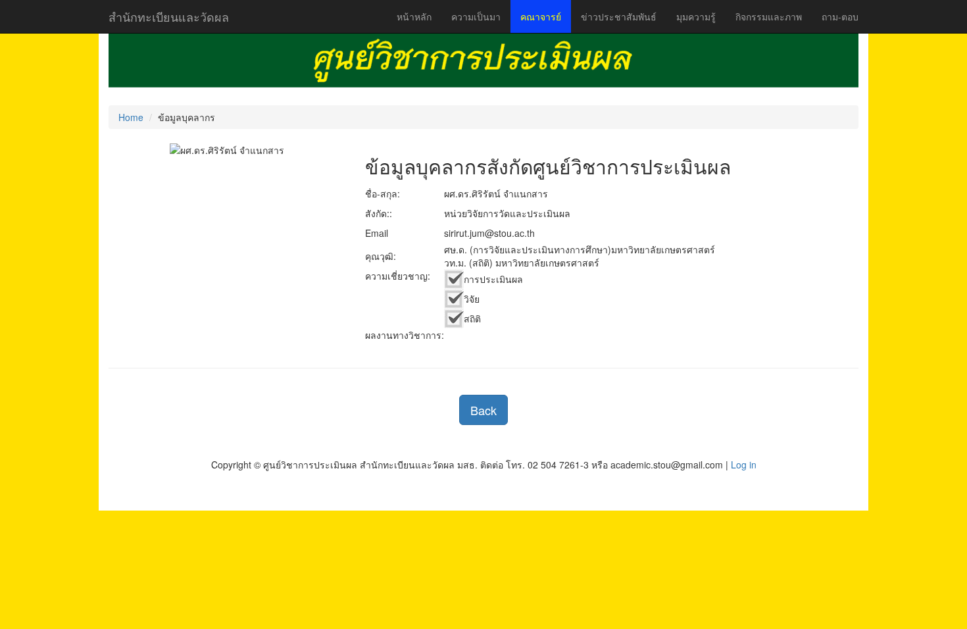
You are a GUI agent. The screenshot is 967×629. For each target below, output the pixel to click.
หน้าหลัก (414, 16)
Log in (743, 464)
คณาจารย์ (540, 16)
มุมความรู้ (696, 16)
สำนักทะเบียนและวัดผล (169, 16)
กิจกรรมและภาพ (768, 16)
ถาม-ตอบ (840, 16)
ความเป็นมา (476, 16)
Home (130, 117)
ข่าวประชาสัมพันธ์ (619, 16)
